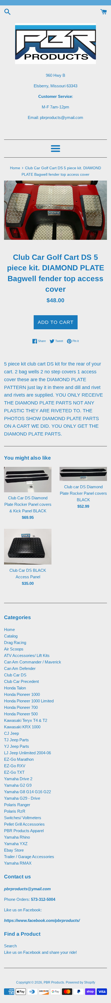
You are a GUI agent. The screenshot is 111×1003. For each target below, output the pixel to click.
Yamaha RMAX (18, 863)
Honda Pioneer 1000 (22, 694)
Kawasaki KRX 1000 (22, 727)
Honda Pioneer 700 (21, 707)
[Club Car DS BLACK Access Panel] (27, 546)
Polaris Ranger (17, 804)
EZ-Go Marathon (19, 759)
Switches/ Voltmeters (22, 817)
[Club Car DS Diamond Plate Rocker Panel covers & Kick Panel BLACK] (27, 479)
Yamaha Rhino (17, 837)
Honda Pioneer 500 (21, 714)
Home (9, 629)
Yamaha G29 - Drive (22, 798)
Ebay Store (14, 850)
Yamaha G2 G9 (18, 785)
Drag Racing (15, 642)
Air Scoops (13, 649)
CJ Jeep (11, 733)
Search (10, 946)
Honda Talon (15, 688)
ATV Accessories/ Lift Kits (27, 655)
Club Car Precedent (21, 681)
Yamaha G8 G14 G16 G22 (27, 791)
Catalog (11, 636)
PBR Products (54, 982)
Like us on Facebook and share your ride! (40, 952)
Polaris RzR (14, 811)
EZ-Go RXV (14, 765)
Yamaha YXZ (15, 843)
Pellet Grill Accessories (24, 824)
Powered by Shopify (80, 982)
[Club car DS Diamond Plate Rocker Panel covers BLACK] (83, 474)
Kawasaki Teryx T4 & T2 (25, 720)
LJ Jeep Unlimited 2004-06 (27, 752)
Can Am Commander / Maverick (32, 662)
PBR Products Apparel (24, 830)
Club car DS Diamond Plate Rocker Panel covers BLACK (83, 493)
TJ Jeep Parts (16, 740)
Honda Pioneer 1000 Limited (29, 701)
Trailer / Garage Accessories (29, 856)
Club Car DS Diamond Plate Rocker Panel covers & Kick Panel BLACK (27, 504)
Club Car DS (15, 675)
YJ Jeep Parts (16, 746)
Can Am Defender (20, 668)
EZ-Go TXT (14, 772)
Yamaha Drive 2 (18, 778)
